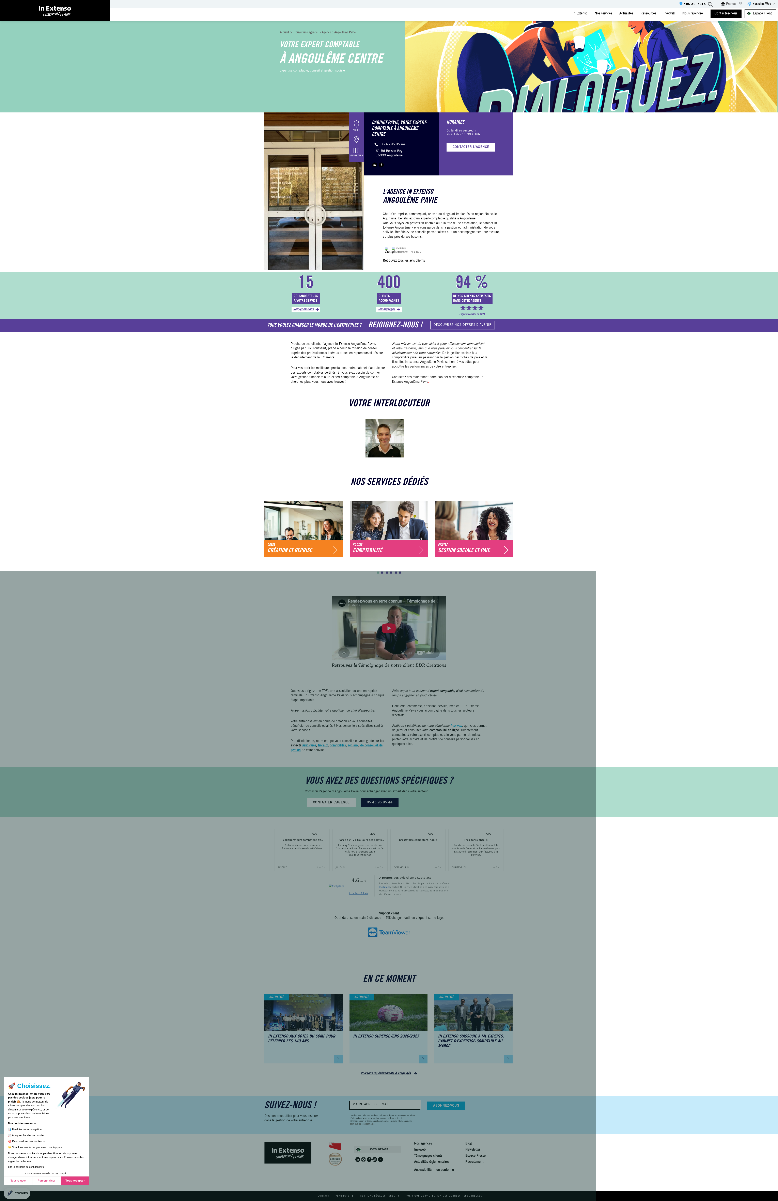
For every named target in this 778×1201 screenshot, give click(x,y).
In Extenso (580, 13)
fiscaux (323, 745)
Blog (468, 1143)
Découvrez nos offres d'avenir (463, 325)
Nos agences (695, 4)
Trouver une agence (305, 32)
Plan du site (345, 1196)
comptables (338, 745)
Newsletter (472, 1149)
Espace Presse (475, 1155)
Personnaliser (46, 1180)
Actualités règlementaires (431, 1162)
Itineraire (356, 156)
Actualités (626, 13)
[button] (378, 573)
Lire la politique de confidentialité (26, 1167)
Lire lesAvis (358, 893)
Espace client (762, 13)
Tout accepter (74, 1180)
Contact (323, 1196)
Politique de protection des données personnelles (444, 1196)
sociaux (353, 745)
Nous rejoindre (692, 13)
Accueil (284, 32)
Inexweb (669, 13)
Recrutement (474, 1162)
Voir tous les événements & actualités (386, 1073)
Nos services (603, 13)
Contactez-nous (726, 13)
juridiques (309, 745)
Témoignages (386, 309)
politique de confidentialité (362, 1124)
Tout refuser (18, 1180)
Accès (356, 130)
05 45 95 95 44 (393, 144)
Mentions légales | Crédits (380, 1196)
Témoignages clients (428, 1155)
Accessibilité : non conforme (434, 1170)
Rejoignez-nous (303, 309)
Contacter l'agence (471, 147)
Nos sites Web (761, 4)
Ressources (648, 13)
